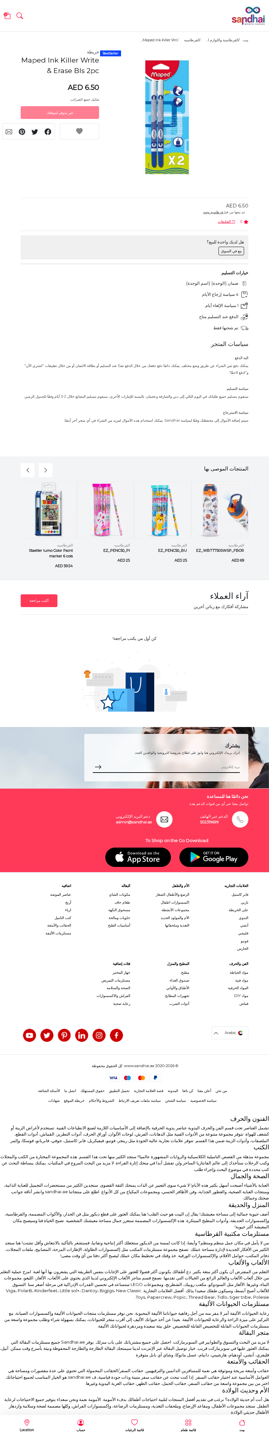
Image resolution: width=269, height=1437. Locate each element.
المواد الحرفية (238, 988)
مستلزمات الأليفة (58, 933)
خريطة (93, 51)
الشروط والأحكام (101, 1100)
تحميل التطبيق (119, 1090)
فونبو (244, 941)
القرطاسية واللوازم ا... (222, 40)
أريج (68, 902)
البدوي (243, 917)
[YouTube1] (29, 1035)
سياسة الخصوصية (203, 1100)
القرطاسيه (192, 40)
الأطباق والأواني (177, 988)
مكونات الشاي (119, 894)
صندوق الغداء (179, 980)
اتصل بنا (70, 1090)
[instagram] (99, 1035)
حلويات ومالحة (119, 917)
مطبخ (185, 972)
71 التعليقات (226, 221)
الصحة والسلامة (118, 988)
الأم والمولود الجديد (175, 917)
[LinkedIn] (81, 1035)
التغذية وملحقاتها (177, 925)
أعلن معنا (204, 1090)
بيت (245, 40)
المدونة (173, 1090)
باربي (244, 902)
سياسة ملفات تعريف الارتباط (139, 1100)
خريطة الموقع (74, 1100)
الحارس (242, 948)
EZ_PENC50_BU (172, 550)
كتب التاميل (62, 917)
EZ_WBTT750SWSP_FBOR (220, 550)
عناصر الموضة (60, 894)
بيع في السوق (231, 251)
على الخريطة (238, 910)
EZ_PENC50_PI (116, 550)
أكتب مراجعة (39, 600)
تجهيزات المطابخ (177, 995)
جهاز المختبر (121, 972)
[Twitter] (46, 1035)
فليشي (243, 933)
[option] (167, 117)
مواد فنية (241, 980)
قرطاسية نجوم (213, 212)
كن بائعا (187, 1090)
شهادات (54, 1100)
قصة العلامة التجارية (148, 1090)
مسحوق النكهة (119, 910)
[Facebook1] (116, 1035)
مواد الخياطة (239, 972)
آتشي (244, 925)
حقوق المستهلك (92, 1090)
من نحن (221, 1090)
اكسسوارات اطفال (175, 902)
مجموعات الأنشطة (175, 910)
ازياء (68, 910)
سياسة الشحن (175, 1100)
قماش (243, 1003)
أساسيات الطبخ (119, 925)
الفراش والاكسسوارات (113, 995)
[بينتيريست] (64, 1035)
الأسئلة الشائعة (49, 1090)
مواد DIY (241, 995)
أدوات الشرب (179, 1003)
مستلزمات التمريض (115, 980)
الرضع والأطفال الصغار (172, 894)
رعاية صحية (121, 1003)
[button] (19, 15)
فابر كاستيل (240, 894)
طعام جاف (122, 902)
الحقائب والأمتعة (59, 925)
